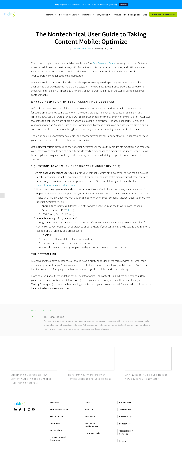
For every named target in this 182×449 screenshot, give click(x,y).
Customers (55, 423)
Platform (49, 14)
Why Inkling (102, 14)
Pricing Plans (134, 14)
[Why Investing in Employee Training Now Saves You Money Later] (148, 358)
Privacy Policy (125, 416)
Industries (87, 14)
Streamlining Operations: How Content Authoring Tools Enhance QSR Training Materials (31, 378)
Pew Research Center (104, 63)
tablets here (68, 185)
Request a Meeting (163, 14)
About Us (89, 409)
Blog (145, 14)
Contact (88, 402)
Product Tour (120, 14)
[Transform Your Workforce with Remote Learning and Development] (91, 358)
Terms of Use (125, 409)
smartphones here (46, 185)
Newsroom (90, 416)
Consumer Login (92, 433)
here (70, 210)
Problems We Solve (68, 14)
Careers (122, 441)
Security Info (125, 423)
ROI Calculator (57, 416)
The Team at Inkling (81, 48)
